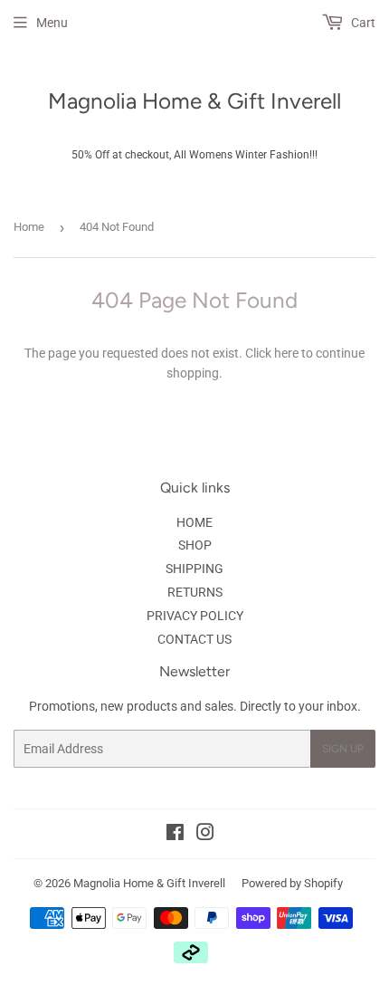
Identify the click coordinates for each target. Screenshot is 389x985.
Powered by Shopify (292, 883)
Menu (52, 22)
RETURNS (195, 592)
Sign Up (343, 748)
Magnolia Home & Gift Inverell (194, 101)
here (286, 353)
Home (29, 227)
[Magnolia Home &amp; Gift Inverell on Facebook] (175, 834)
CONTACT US (194, 639)
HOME (194, 522)
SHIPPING (194, 568)
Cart (361, 22)
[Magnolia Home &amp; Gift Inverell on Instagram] (205, 834)
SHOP (195, 545)
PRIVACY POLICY (195, 615)
